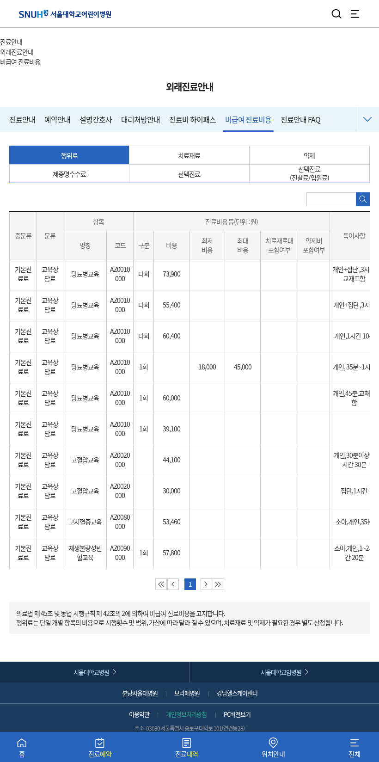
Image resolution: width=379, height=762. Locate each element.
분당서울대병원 (140, 692)
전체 (354, 749)
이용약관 (139, 714)
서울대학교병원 (91, 672)
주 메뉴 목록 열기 (46, 42)
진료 (99, 749)
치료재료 (189, 155)
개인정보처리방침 (186, 714)
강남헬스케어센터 (237, 692)
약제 (309, 155)
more (367, 119)
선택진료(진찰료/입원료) (309, 173)
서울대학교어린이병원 (65, 14)
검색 (336, 14)
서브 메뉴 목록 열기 (60, 52)
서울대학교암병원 (281, 672)
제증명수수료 (69, 173)
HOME (8, 32)
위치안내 (273, 749)
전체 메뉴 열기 (355, 14)
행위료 (69, 155)
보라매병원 (187, 692)
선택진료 (189, 173)
